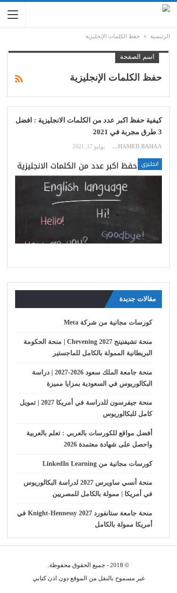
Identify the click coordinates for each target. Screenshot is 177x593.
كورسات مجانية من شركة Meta (108, 322)
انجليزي (150, 164)
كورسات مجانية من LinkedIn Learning (97, 463)
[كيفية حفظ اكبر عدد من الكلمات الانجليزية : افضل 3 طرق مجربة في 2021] (88, 200)
